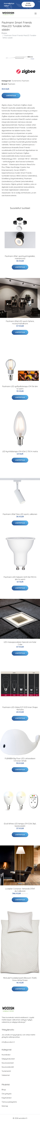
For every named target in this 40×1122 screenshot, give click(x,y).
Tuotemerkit (16, 81)
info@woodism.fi (8, 1042)
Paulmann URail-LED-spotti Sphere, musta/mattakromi (20, 322)
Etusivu (4, 33)
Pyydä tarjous (28, 4)
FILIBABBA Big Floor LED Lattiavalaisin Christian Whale (20, 759)
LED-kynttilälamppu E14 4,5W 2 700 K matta (20, 451)
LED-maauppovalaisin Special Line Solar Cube (20, 643)
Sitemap (5, 1106)
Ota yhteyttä (6, 1094)
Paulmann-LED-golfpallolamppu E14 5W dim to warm (20, 387)
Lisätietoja (11, 96)
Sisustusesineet (8, 1063)
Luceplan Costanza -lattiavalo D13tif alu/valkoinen (20, 890)
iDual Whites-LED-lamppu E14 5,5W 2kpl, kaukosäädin (20, 825)
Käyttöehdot (6, 1098)
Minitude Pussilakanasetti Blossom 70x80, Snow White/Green (20, 979)
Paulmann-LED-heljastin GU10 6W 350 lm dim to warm (20, 578)
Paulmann (25, 81)
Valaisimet (6, 1075)
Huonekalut (6, 1055)
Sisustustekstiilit (8, 1067)
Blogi (4, 1090)
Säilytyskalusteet (8, 1059)
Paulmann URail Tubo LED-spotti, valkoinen (20, 514)
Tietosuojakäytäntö (9, 1102)
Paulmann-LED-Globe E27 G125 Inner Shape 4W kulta (20, 708)
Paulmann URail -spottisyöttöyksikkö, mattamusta (20, 257)
